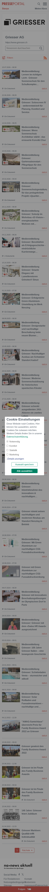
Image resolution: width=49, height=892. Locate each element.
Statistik (13, 450)
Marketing (14, 454)
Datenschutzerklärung (17, 437)
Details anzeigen (16, 459)
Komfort (13, 446)
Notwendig (14, 441)
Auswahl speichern (24, 464)
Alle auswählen (24, 471)
